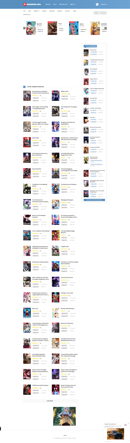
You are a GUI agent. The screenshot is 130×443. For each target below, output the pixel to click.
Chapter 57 (64, 205)
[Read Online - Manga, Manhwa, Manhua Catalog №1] (32, 4)
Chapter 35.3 (36, 302)
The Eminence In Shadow (68, 184)
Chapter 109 (58, 31)
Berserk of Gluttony (67, 323)
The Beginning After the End (97, 60)
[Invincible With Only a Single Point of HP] (55, 157)
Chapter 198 (64, 376)
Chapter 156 (64, 147)
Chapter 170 (35, 142)
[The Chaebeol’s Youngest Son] (55, 111)
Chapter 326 (36, 176)
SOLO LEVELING (93, 69)
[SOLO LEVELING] (86, 72)
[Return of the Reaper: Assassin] (27, 219)
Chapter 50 (64, 363)
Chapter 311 (93, 140)
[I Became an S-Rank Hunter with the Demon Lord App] (55, 142)
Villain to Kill (64, 91)
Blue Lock (35, 308)
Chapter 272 (93, 112)
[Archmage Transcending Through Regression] (27, 111)
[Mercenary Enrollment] (86, 130)
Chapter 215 (35, 113)
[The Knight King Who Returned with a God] (27, 358)
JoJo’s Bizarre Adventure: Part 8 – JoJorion (58, 24)
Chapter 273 (93, 110)
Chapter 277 (64, 298)
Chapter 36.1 (36, 299)
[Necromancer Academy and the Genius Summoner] (27, 95)
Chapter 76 (64, 237)
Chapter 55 (64, 224)
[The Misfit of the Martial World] (27, 188)
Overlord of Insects (67, 277)
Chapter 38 (64, 160)
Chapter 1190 (93, 121)
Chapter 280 (93, 129)
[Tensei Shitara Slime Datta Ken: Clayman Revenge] (55, 358)
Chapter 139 (35, 390)
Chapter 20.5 (37, 28)
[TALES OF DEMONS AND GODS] (86, 91)
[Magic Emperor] (86, 81)
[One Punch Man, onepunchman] (86, 160)
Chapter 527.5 (94, 90)
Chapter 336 (93, 149)
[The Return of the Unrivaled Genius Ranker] (55, 266)
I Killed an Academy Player (40, 385)
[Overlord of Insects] (55, 281)
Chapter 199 (93, 73)
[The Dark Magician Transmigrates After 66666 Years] (55, 173)
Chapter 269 (93, 184)
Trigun (36, 23)
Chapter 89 (35, 129)
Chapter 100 (64, 394)
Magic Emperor (94, 79)
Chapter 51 (64, 361)
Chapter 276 (64, 300)
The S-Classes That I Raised (40, 231)
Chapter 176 (93, 196)
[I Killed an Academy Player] (27, 389)
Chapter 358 (36, 313)
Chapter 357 (36, 316)
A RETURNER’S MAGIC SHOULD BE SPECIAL (97, 181)
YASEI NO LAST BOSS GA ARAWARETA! (68, 123)
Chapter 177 (93, 194)
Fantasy (67, 11)
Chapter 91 (35, 160)
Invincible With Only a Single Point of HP (67, 154)
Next (105, 28)
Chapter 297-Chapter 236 (96, 164)
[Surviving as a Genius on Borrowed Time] (27, 157)
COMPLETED (64, 4)
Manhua (59, 11)
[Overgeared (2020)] (86, 150)
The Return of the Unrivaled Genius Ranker (69, 263)
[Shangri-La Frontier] (55, 297)
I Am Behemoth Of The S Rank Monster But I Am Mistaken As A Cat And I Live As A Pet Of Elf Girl (69, 341)
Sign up (103, 13)
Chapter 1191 (93, 119)
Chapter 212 (35, 100)
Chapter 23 (35, 222)
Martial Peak (93, 50)
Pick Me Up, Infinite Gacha (40, 262)
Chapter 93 (80, 29)
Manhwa (51, 11)
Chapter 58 (64, 131)
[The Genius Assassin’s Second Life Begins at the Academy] (55, 219)
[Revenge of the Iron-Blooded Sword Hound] (86, 193)
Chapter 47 (35, 253)
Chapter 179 (35, 236)
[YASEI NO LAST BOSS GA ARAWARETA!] (55, 126)
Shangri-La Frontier (67, 293)
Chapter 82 (64, 330)
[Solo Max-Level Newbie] (86, 110)
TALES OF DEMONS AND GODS (97, 88)
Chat (73, 4)
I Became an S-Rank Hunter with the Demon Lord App (69, 138)
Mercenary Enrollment (95, 127)
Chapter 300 (93, 176)
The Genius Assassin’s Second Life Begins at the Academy (69, 217)
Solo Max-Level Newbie (95, 108)
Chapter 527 (93, 93)
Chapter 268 (93, 186)
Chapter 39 (64, 268)
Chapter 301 (93, 173)
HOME (48, 4)
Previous (24, 28)
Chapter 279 (93, 131)
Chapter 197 (64, 379)
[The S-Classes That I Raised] (27, 235)
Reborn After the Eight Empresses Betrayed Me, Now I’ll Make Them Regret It (41, 371)
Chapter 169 (35, 145)
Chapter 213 (35, 98)
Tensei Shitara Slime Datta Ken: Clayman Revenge (69, 355)
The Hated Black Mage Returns (68, 232)
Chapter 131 (64, 285)
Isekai (74, 11)
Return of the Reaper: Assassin (39, 216)
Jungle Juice (65, 246)
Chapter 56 (64, 207)
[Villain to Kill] (55, 95)
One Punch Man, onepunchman (94, 157)
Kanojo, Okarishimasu (67, 308)
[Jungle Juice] (55, 251)
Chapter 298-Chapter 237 (96, 160)
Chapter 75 (64, 240)
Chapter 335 (93, 151)
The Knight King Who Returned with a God (38, 355)
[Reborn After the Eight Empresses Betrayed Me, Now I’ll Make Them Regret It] (27, 374)
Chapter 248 (64, 98)
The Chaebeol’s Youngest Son (69, 107)
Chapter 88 (35, 131)
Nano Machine (36, 169)
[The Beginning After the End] (86, 62)
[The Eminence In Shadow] (55, 188)
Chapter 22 (35, 224)
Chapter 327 (36, 173)
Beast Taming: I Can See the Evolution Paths (68, 386)
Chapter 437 (64, 313)
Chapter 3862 (94, 52)
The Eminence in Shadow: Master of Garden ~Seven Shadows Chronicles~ (40, 340)
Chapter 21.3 (36, 348)
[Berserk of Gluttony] (55, 327)
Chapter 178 (35, 238)
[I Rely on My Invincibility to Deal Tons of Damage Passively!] (55, 374)
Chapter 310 (93, 142)
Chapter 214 (35, 116)
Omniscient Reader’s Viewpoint (95, 138)
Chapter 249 (64, 96)
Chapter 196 (64, 175)
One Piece (92, 117)
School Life (26, 14)
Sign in (96, 13)
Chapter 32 (35, 206)
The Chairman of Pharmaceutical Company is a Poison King (40, 201)
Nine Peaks (35, 138)
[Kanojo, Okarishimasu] (55, 313)
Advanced (104, 4)
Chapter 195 (64, 178)
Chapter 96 (35, 332)
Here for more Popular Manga (94, 200)
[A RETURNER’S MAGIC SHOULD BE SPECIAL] (86, 183)
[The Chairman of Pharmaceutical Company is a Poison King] (27, 204)
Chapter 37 (64, 162)
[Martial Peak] (86, 52)
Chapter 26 (35, 193)
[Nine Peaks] (27, 142)
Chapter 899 (93, 83)
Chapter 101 (64, 392)
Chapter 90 (35, 162)
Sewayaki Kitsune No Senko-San (80, 24)
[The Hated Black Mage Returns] (55, 235)
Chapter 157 (64, 144)
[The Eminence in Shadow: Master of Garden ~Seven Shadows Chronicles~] (27, 343)
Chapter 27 (35, 191)
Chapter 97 (35, 330)
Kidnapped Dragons (67, 200)
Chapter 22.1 (36, 345)
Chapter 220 (64, 116)
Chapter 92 (80, 31)
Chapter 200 (93, 71)
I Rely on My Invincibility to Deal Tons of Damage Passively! (69, 371)
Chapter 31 (35, 209)
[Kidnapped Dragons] (55, 204)
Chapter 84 (64, 189)
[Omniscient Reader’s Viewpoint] (86, 140)
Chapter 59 (64, 129)
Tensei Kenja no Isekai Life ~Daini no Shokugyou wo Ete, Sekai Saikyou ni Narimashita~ (40, 325)
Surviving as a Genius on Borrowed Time (39, 154)
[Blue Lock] (27, 313)
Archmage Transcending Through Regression (40, 107)
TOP (55, 4)
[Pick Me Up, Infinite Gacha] (27, 266)
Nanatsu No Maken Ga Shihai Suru (101, 24)
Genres (36, 11)
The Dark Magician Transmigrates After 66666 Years (69, 170)
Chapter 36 (35, 379)
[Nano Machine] (27, 173)
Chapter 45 (102, 31)
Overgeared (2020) (94, 147)
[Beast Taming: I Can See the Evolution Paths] (55, 389)
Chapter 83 (64, 192)
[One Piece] (86, 120)
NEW (29, 11)
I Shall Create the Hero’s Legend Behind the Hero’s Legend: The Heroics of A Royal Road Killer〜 (40, 295)
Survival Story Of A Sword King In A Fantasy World (97, 171)
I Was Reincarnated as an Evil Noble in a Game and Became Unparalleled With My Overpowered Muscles (40, 249)
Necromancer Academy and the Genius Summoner (40, 92)
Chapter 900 (93, 81)
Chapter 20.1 (37, 30)
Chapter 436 (64, 316)
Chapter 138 (35, 392)
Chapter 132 (64, 282)
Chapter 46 (102, 29)
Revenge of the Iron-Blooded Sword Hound (97, 191)
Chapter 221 (64, 113)
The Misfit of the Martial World (39, 185)
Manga (44, 11)
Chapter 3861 (93, 54)
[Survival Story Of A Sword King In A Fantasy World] (86, 173)
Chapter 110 (59, 29)
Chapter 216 (35, 267)
